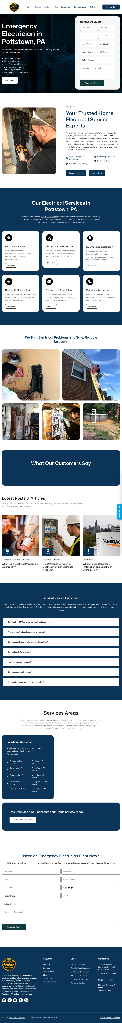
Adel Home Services (17, 1018)
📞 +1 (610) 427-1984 (107, 974)
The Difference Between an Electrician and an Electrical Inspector (57, 566)
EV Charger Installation (80, 972)
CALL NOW (9, 80)
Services (46, 968)
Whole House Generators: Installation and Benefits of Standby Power (97, 566)
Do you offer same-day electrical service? (26, 682)
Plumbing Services (78, 983)
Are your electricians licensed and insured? (26, 632)
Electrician (57, 560)
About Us (47, 964)
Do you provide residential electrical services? (28, 642)
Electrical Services (78, 964)
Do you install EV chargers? (19, 652)
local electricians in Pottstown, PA (93, 133)
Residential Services (79, 975)
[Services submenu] (51, 7)
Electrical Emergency (21, 560)
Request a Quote (76, 173)
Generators (88, 560)
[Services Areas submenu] (86, 7)
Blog (45, 975)
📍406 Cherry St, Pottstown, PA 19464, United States (106, 967)
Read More (11, 265)
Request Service (49, 982)
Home (29, 7)
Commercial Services (79, 979)
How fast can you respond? (19, 662)
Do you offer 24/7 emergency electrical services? (29, 622)
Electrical (7, 560)
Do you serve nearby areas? (20, 672)
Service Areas (48, 971)
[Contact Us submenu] (70, 7)
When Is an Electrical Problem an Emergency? (20, 565)
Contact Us (47, 978)
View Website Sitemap (110, 1018)
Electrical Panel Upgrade (80, 968)
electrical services (49, 216)
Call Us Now (111, 7)
